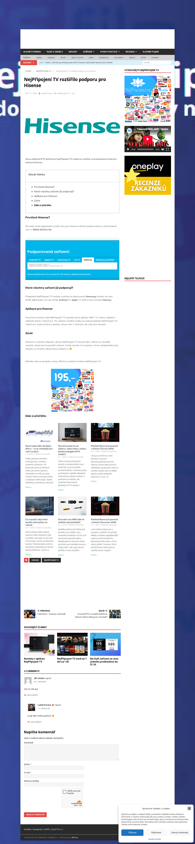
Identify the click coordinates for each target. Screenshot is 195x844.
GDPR (46, 829)
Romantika (103, 57)
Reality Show (77, 57)
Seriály (132, 57)
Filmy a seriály (55, 51)
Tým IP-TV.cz (56, 829)
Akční (143, 57)
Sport (63, 57)
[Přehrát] (128, 149)
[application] (147, 139)
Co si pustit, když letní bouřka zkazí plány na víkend (36, 522)
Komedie (51, 57)
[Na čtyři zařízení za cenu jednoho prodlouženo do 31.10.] (105, 644)
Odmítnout (156, 832)
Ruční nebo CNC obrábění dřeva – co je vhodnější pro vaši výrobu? (39, 449)
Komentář (28, 742)
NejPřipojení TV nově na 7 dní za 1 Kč (72, 660)
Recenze (130, 51)
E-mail (27, 772)
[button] (189, 808)
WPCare (75, 837)
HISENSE (35, 560)
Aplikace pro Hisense (45, 196)
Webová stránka (31, 781)
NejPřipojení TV (63, 93)
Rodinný (155, 57)
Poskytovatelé (108, 51)
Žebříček (27, 57)
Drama (39, 57)
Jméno (27, 764)
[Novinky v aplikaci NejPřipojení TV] (39, 644)
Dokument (118, 57)
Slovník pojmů (151, 51)
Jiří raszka (39, 678)
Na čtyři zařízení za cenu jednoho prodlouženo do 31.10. (104, 661)
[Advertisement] (97, 38)
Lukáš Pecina (46, 93)
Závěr (37, 200)
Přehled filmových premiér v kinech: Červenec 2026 (104, 521)
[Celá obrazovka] (167, 149)
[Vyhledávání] (156, 62)
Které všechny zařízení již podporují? (54, 191)
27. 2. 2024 (32, 93)
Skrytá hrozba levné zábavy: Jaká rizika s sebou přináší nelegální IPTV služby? (72, 450)
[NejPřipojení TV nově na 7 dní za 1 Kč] (72, 644)
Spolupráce (38, 829)
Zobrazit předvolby (179, 832)
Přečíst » (28, 487)
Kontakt (27, 829)
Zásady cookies (154, 839)
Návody (73, 51)
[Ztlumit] (162, 149)
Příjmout (132, 832)
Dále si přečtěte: (43, 205)
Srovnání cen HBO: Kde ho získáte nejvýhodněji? (71, 521)
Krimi (91, 57)
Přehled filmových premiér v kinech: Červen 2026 (104, 447)
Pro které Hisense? (44, 186)
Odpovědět (32, 695)
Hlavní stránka (32, 51)
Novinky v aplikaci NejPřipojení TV (34, 660)
